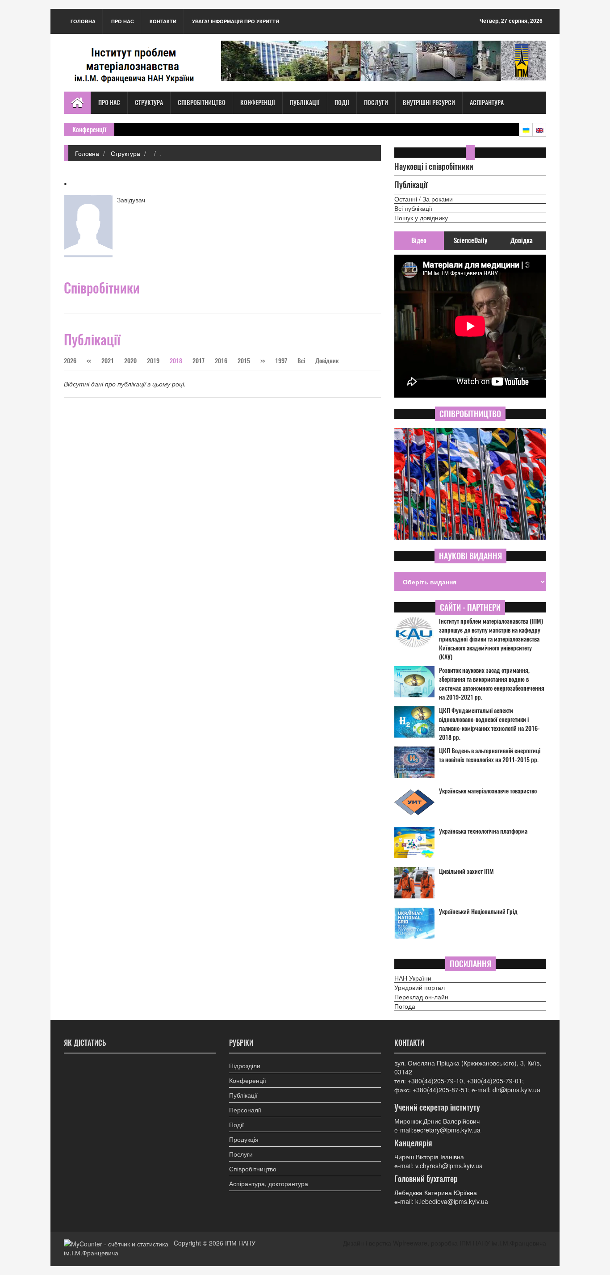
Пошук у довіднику (421, 217)
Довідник (326, 360)
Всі (301, 360)
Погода (404, 1006)
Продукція (244, 1139)
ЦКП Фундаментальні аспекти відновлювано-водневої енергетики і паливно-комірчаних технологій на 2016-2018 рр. (489, 724)
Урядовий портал (419, 987)
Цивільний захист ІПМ (466, 871)
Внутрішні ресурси (429, 102)
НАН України (412, 977)
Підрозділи (244, 1065)
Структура (149, 102)
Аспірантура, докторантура (268, 1183)
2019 (153, 360)
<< (89, 360)
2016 (221, 360)
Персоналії (245, 1109)
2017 (198, 360)
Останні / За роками (423, 198)
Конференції (257, 102)
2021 (107, 360)
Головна (83, 21)
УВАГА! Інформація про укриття (235, 21)
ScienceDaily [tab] (470, 240)
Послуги (376, 102)
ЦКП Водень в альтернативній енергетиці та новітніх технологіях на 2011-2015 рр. (489, 755)
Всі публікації (413, 208)
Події (341, 102)
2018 (176, 360)
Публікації (305, 102)
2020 (130, 360)
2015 (244, 360)
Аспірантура (487, 102)
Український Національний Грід (478, 911)
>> (262, 360)
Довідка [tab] (521, 240)
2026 (70, 360)
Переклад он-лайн (421, 996)
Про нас (122, 21)
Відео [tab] (418, 240)
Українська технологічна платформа (483, 831)
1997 (281, 360)
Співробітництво (202, 102)
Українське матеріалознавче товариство (488, 791)
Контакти (163, 21)
